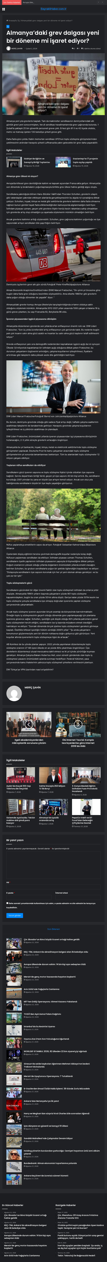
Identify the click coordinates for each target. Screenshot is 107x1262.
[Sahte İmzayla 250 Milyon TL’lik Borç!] (53, 775)
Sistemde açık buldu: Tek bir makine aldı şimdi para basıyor (20, 820)
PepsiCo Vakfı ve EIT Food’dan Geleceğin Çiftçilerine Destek (82, 820)
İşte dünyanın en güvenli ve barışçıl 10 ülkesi (46, 1126)
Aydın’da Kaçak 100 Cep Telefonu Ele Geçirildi (18, 787)
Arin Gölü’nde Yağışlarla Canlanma (41, 989)
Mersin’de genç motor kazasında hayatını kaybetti (50, 976)
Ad (8, 882)
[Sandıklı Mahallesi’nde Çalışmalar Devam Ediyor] (14, 1142)
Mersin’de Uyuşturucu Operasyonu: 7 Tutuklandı (48, 1076)
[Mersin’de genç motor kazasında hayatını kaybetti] (14, 980)
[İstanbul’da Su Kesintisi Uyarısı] (14, 1030)
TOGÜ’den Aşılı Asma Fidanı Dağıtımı (42, 1014)
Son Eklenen (53, 929)
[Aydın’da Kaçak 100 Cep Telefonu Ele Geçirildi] (20, 775)
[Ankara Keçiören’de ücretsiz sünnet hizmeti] (14, 1179)
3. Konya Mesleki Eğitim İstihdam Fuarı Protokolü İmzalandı (84, 789)
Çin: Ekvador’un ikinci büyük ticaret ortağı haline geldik (52, 939)
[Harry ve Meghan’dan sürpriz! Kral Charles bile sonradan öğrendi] (14, 1117)
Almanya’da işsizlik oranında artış (49, 819)
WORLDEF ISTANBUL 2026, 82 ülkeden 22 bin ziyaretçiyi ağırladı (55, 1051)
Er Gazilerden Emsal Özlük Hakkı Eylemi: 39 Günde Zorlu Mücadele (57, 1088)
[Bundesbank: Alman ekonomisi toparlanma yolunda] (14, 1167)
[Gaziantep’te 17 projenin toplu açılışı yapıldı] (63, 162)
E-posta (10, 893)
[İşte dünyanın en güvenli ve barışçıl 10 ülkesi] (14, 1130)
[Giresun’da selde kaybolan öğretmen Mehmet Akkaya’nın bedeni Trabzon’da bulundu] (14, 1067)
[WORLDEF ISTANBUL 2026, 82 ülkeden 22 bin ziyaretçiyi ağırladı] (14, 1055)
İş (19, 20)
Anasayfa (12, 20)
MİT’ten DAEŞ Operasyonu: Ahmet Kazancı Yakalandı (50, 1001)
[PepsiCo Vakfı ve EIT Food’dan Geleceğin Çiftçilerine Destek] (86, 807)
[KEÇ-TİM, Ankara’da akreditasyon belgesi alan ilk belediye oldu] (14, 956)
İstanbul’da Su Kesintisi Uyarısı (39, 1026)
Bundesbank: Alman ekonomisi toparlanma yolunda (50, 1163)
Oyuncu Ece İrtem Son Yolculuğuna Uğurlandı (46, 1039)
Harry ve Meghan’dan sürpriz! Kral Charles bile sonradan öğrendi (56, 1113)
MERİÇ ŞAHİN (16, 48)
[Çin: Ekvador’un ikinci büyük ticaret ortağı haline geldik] (14, 943)
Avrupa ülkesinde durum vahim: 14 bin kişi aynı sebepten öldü (49, 2)
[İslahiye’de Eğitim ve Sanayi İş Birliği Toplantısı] (14, 162)
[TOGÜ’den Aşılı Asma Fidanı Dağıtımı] (14, 1018)
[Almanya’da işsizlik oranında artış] (53, 807)
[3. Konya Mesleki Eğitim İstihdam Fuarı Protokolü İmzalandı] (86, 775)
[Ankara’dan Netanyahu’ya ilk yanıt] (14, 1105)
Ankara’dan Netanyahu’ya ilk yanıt (41, 1101)
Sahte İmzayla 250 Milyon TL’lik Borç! (52, 787)
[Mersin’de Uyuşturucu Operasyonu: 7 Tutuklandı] (14, 1080)
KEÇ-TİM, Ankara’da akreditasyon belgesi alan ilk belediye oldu (56, 952)
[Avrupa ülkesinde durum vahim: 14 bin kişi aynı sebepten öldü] (14, 968)
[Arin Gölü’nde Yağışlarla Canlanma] (14, 993)
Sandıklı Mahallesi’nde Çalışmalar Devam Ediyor (48, 1138)
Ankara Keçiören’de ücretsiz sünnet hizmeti (46, 1175)
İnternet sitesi (61, 893)
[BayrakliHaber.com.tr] (53, 9)
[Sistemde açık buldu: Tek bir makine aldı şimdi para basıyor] (20, 807)
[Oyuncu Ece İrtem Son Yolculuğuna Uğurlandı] (14, 1043)
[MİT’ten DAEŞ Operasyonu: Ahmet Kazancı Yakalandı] (14, 1005)
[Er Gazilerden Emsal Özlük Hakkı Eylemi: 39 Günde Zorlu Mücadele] (14, 1092)
